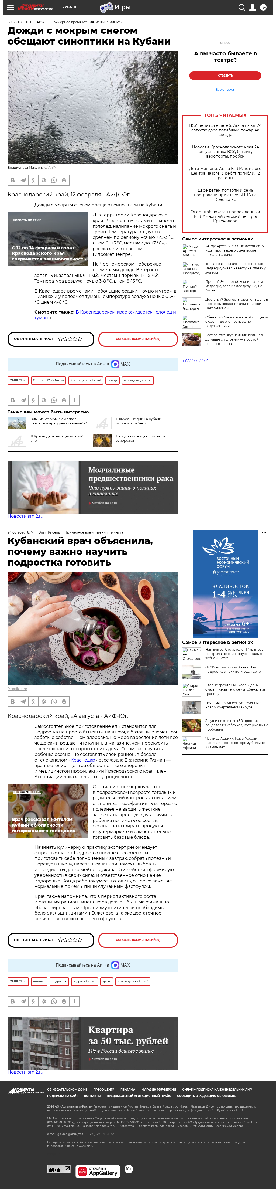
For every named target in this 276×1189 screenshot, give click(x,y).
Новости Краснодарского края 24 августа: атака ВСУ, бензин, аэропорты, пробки (225, 152)
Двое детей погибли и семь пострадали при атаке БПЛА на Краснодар (225, 195)
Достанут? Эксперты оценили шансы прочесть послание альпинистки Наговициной (236, 303)
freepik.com (17, 689)
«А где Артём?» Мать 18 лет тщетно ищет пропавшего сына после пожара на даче (234, 250)
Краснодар (83, 760)
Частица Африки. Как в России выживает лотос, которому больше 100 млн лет (235, 742)
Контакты (92, 1096)
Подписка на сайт (62, 1096)
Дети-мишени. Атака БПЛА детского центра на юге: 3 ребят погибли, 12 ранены (225, 173)
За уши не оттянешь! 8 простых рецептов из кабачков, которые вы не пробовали (236, 725)
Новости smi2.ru (25, 516)
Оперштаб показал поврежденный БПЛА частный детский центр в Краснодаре (225, 216)
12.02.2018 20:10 (20, 22)
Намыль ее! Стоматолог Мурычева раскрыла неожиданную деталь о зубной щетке (234, 653)
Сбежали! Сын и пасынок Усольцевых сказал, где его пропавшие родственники (236, 321)
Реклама (127, 1089)
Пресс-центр (104, 1089)
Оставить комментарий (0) (138, 339)
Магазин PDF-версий (159, 1089)
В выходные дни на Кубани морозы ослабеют (138, 421)
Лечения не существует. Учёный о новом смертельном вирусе (233, 705)
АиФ (52, 167)
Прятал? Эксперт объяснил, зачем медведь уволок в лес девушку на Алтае (234, 286)
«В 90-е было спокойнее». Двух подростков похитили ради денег (233, 669)
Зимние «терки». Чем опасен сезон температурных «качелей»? (59, 421)
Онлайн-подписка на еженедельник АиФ (217, 1089)
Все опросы (225, 89)
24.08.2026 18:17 (20, 532)
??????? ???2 (195, 360)
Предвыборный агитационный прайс (139, 1096)
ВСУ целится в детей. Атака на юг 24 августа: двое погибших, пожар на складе (225, 130)
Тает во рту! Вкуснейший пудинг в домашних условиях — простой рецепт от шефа (234, 339)
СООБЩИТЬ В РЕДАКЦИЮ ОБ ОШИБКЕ (206, 1096)
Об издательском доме (67, 1089)
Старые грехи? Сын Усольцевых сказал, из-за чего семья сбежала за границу (235, 689)
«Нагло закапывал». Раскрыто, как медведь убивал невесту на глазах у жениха (235, 268)
